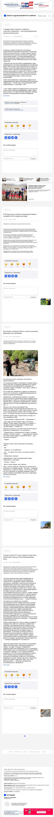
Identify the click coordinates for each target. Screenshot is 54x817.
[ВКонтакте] (6, 137)
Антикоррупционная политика (11, 810)
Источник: (6, 477)
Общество (7, 24)
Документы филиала (34, 751)
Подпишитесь (41, 812)
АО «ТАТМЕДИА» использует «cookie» (12, 811)
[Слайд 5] (29, 202)
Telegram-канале (9, 103)
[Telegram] (12, 137)
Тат (41, 16)
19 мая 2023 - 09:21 (7, 36)
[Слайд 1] (24, 202)
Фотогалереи (17, 751)
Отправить (33, 158)
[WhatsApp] (16, 137)
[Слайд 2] (25, 202)
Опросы (25, 751)
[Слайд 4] (28, 202)
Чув (44, 16)
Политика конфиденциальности (11, 814)
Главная (10, 751)
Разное (44, 751)
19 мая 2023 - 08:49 (7, 562)
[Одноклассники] (9, 137)
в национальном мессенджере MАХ (14, 110)
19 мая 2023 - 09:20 (7, 219)
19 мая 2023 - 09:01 (7, 336)
